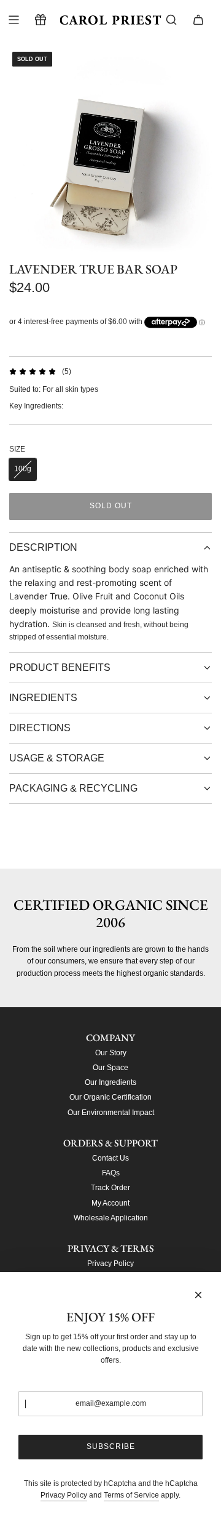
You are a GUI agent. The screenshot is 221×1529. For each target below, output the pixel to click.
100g (22, 468)
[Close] (198, 1294)
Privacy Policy (64, 1495)
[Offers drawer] (40, 19)
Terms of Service (131, 1495)
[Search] (171, 20)
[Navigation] (13, 20)
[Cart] (198, 20)
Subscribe (111, 1446)
